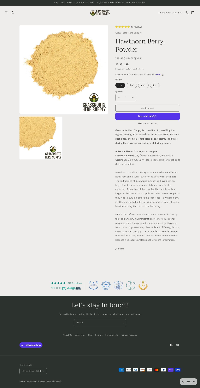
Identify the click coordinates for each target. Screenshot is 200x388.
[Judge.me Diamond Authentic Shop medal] (93, 285)
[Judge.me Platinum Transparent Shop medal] (130, 285)
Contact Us (80, 335)
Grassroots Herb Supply (36, 381)
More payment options (147, 123)
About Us (67, 335)
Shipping (119, 69)
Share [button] (121, 249)
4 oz (132, 85)
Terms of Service (129, 335)
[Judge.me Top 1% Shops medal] (143, 285)
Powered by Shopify (54, 381)
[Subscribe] (123, 322)
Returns (98, 335)
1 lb (154, 85)
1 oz (120, 85)
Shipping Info (111, 335)
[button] (6, 13)
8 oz (143, 85)
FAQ (90, 335)
